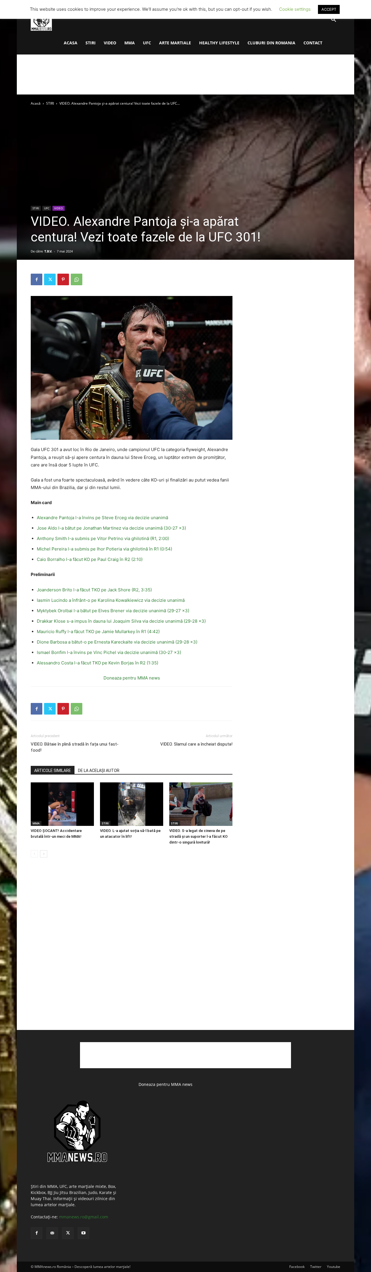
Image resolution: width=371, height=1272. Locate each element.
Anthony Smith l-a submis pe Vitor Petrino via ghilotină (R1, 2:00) (103, 538)
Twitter (315, 1266)
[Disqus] (131, 949)
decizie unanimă (168, 600)
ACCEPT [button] (328, 9)
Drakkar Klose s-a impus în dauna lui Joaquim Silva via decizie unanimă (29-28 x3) (121, 621)
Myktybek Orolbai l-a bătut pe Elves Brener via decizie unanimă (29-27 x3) (113, 610)
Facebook (297, 1266)
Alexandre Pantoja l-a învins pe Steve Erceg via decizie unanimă (103, 517)
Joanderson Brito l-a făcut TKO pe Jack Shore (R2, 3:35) (95, 590)
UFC (147, 43)
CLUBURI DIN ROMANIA (271, 43)
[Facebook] (36, 279)
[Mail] (52, 1233)
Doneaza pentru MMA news (131, 678)
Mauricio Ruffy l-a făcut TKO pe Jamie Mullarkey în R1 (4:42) (99, 631)
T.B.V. (48, 251)
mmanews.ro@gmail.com (83, 1217)
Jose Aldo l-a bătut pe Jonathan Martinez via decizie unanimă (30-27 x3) (112, 528)
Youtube (333, 1266)
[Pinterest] (63, 279)
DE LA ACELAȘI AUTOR (98, 770)
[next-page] (43, 853)
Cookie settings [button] (295, 9)
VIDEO (110, 43)
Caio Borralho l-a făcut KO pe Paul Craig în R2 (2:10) (90, 559)
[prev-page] (34, 853)
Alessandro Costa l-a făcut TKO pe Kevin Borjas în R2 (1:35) (97, 663)
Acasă (36, 103)
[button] (333, 20)
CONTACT (312, 43)
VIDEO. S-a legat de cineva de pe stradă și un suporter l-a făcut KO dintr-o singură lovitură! (198, 836)
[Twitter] (50, 279)
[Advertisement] (185, 74)
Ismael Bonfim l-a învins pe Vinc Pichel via (80, 652)
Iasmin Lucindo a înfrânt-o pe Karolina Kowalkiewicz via (94, 600)
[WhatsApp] (76, 279)
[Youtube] (83, 1233)
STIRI (91, 43)
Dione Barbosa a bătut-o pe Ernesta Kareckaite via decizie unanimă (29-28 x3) (117, 642)
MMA (129, 43)
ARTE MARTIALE (175, 43)
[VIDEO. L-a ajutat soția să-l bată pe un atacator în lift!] (131, 804)
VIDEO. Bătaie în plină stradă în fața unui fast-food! (75, 747)
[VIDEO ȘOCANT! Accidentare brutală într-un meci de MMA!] (62, 804)
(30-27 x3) (169, 652)
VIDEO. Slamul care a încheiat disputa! (196, 744)
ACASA (70, 43)
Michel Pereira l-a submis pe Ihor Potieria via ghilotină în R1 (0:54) (105, 549)
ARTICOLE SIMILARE (52, 770)
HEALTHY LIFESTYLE (219, 43)
